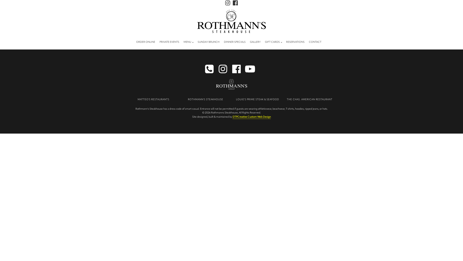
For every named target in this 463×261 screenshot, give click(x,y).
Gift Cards (272, 42)
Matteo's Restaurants (153, 99)
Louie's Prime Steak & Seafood (257, 99)
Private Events (169, 42)
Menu (187, 42)
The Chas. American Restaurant (309, 99)
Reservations (295, 42)
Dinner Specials (235, 42)
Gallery (255, 42)
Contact (315, 42)
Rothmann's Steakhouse (205, 99)
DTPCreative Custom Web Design (252, 117)
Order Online (145, 42)
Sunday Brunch (209, 42)
